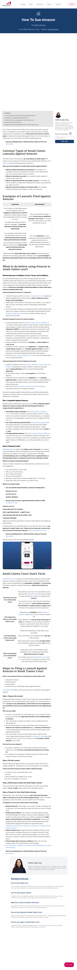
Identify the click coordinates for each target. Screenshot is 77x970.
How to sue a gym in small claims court (25, 922)
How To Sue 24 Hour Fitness (21, 893)
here (10, 420)
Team (31, 4)
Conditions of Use (11, 503)
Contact (58, 4)
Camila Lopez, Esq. (39, 25)
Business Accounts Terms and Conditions (26, 386)
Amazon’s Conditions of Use (34, 296)
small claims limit (32, 594)
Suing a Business (53, 29)
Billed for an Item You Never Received (25, 902)
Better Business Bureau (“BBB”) (38, 433)
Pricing (23, 4)
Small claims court (8, 579)
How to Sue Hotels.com (19, 883)
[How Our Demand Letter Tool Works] (27, 555)
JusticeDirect (7, 690)
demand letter (8, 449)
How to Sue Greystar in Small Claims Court (26, 912)
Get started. (9, 144)
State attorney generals (39, 422)
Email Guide (64, 141)
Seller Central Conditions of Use (23, 355)
